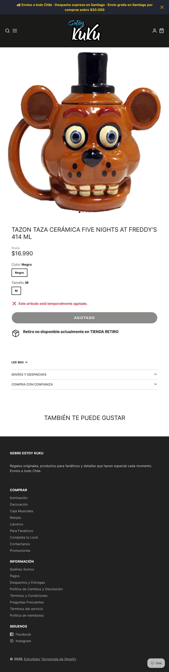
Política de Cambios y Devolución (36, 589)
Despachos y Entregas (27, 582)
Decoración (19, 504)
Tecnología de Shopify (58, 659)
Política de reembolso (27, 615)
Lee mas (18, 362)
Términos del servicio (26, 609)
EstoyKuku (32, 659)
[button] (79, 212)
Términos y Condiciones (28, 596)
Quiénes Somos (22, 569)
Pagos (15, 576)
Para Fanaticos (21, 531)
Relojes (15, 517)
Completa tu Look (24, 537)
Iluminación (18, 498)
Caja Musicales (21, 511)
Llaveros (16, 524)
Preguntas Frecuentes (27, 602)
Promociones (20, 550)
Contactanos (20, 544)
